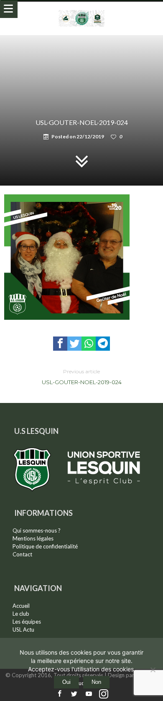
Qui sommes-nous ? (37, 530)
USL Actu (23, 629)
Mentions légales (33, 538)
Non (96, 682)
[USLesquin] (82, 10)
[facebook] (60, 343)
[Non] (152, 669)
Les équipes (27, 621)
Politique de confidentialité (45, 546)
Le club (21, 613)
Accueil (21, 605)
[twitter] (74, 343)
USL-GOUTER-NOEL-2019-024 (82, 376)
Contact (22, 554)
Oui (66, 682)
